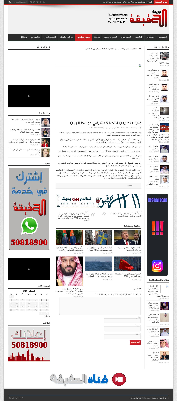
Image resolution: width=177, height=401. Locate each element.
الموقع (138, 333)
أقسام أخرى (50, 37)
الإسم (138, 317)
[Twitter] (37, 2)
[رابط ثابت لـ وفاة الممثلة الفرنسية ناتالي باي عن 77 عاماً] (45, 156)
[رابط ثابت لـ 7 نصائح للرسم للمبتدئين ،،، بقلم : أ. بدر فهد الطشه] (164, 76)
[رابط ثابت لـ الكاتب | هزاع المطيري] (164, 153)
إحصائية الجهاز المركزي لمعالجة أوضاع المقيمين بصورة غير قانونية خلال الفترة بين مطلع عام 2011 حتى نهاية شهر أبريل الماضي (73, 216)
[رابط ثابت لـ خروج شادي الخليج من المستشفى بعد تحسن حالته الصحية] (45, 126)
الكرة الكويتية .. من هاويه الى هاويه (153, 331)
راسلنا (24, 37)
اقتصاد (138, 37)
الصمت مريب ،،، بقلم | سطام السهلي (153, 343)
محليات (150, 37)
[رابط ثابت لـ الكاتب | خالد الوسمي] (164, 173)
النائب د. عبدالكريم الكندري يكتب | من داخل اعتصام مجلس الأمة (158, 113)
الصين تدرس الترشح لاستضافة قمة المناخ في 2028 (128, 275)
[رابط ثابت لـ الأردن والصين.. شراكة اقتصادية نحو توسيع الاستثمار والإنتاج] (69, 244)
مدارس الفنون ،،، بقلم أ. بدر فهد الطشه (153, 86)
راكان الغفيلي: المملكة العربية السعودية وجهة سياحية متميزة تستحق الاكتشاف (158, 291)
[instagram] (30, 2)
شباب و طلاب (110, 37)
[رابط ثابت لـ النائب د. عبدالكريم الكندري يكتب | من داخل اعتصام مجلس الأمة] (164, 114)
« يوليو (47, 316)
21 (17, 307)
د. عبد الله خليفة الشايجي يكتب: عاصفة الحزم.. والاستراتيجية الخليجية (125, 214)
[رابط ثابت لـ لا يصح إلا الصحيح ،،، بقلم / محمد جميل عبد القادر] (164, 359)
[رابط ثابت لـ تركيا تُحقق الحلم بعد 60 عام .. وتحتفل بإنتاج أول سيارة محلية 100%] (164, 60)
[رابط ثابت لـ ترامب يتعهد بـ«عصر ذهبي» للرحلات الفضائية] (127, 244)
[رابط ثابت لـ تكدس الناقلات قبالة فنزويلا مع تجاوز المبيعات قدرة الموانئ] (98, 270)
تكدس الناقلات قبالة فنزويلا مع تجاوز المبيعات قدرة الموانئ (99, 275)
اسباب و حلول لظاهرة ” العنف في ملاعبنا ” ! (153, 305)
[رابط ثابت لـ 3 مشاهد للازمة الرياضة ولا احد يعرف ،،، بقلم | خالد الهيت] (164, 321)
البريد (138, 325)
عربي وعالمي (83, 37)
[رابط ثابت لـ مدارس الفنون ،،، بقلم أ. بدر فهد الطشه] (164, 91)
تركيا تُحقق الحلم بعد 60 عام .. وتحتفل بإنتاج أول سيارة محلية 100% (158, 58)
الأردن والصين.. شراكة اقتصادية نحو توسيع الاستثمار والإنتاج (69, 248)
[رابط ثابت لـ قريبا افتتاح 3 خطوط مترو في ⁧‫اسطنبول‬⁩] (164, 102)
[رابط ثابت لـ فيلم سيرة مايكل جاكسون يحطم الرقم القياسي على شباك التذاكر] (45, 136)
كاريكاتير (35, 37)
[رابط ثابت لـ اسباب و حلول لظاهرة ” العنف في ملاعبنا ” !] (164, 309)
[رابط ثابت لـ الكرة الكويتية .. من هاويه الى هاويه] (164, 335)
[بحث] (10, 2)
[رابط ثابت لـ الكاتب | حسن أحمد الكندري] (164, 163)
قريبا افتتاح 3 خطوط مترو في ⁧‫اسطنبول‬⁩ (153, 98)
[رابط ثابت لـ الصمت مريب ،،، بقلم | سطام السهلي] (164, 347)
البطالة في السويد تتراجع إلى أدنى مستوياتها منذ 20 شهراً (99, 248)
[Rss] (44, 2)
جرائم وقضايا (66, 37)
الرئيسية (162, 37)
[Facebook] (40, 2)
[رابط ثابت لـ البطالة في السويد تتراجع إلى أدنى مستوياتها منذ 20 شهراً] (98, 244)
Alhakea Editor (125, 128)
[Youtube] (34, 2)
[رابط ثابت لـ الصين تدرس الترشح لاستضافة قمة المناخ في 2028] (127, 270)
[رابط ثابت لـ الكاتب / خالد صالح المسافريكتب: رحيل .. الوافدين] (164, 183)
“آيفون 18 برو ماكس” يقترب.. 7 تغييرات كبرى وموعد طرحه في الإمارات (127, 2)
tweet (130, 185)
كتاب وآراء (126, 37)
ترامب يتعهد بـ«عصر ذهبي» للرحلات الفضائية (129, 248)
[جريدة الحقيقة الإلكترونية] (137, 27)
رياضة (97, 37)
